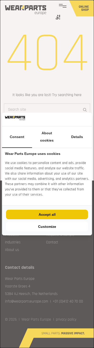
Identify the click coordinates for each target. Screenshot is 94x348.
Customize (47, 227)
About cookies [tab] (47, 137)
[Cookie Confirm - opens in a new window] (87, 119)
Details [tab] (77, 137)
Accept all (47, 214)
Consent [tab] (17, 137)
